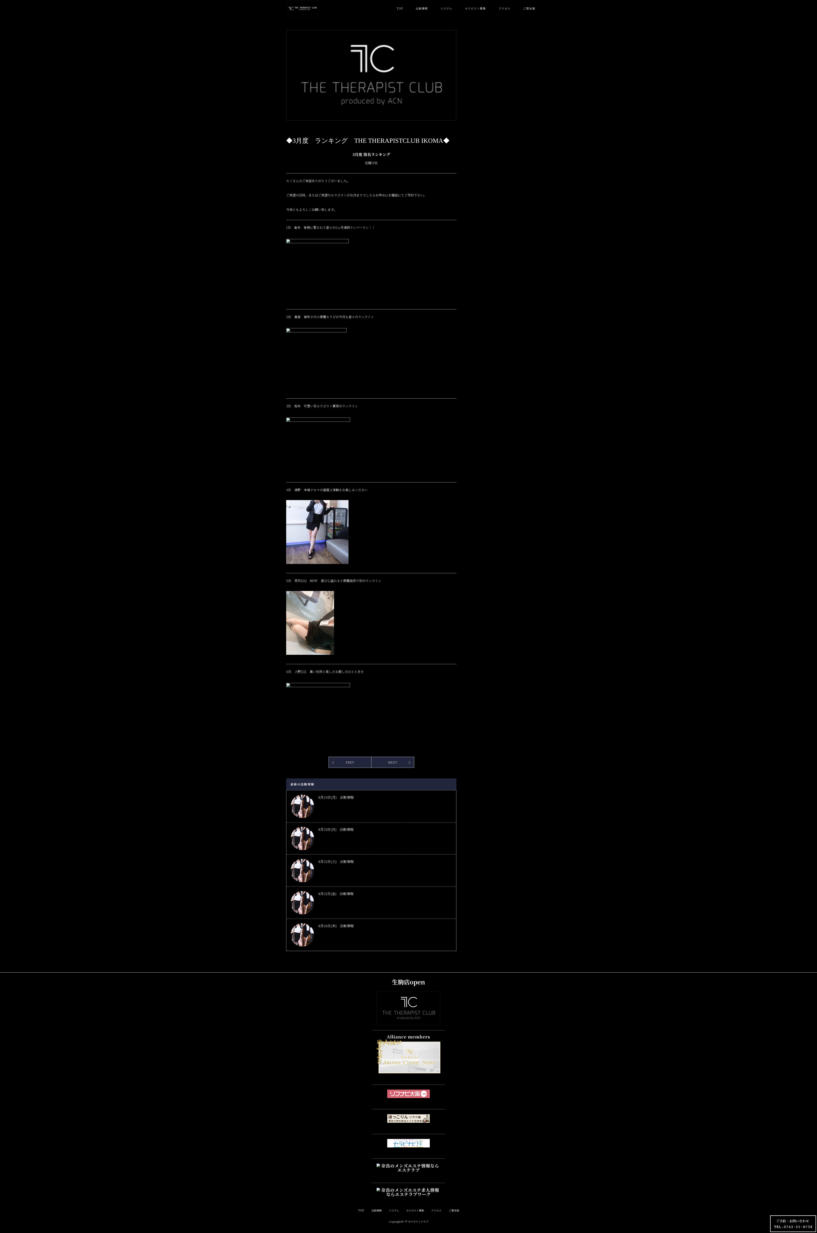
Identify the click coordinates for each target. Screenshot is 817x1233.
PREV (350, 762)
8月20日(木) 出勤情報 (336, 925)
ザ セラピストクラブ (416, 1221)
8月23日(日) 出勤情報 (335, 829)
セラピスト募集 (475, 8)
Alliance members (408, 1037)
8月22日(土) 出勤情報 (336, 861)
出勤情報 (422, 8)
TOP (400, 8)
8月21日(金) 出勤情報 (335, 893)
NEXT (392, 762)
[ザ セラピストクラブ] (408, 1022)
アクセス (504, 8)
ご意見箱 (529, 8)
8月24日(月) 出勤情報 (336, 797)
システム (446, 8)
